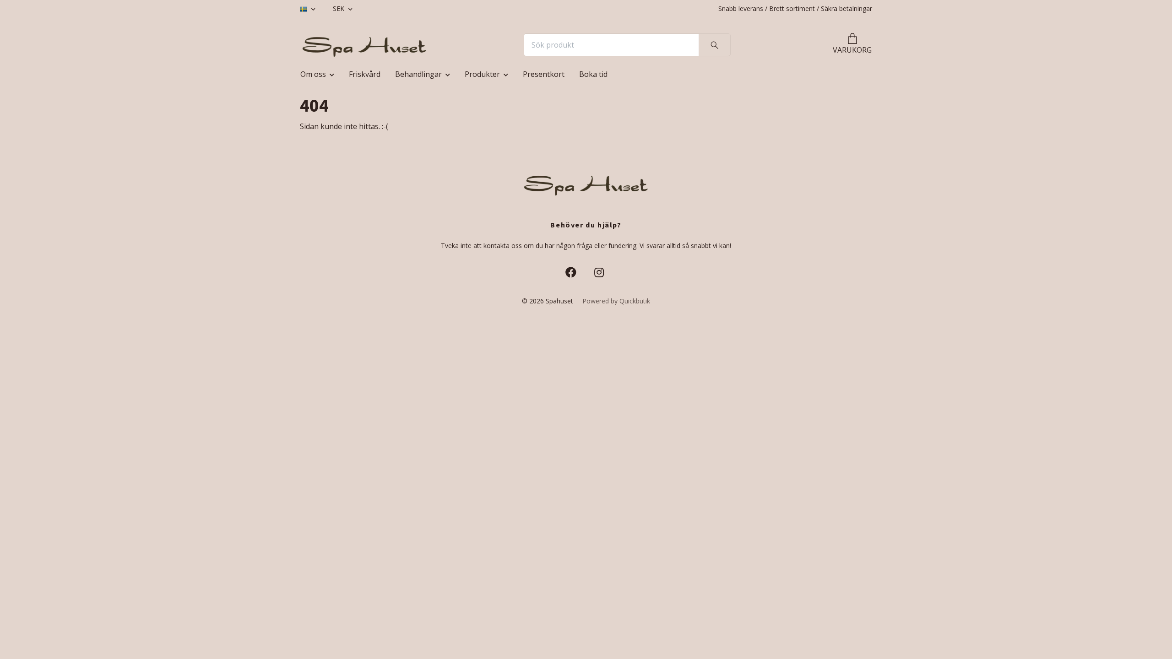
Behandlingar (418, 74)
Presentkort (543, 74)
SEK (339, 8)
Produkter (482, 74)
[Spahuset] (364, 45)
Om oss (313, 74)
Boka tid (593, 74)
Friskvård (364, 74)
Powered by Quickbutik (616, 301)
